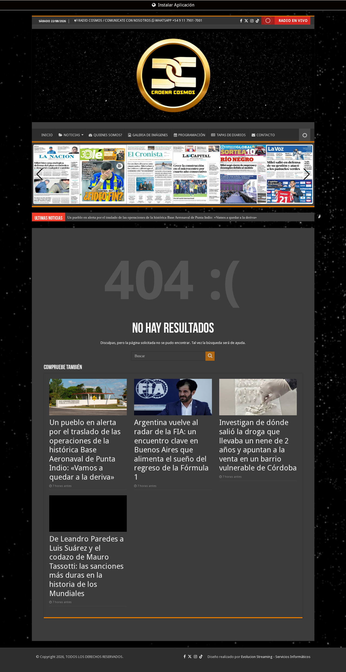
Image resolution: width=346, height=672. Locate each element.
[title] (304, 135)
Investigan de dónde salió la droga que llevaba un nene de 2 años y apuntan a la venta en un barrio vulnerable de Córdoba (258, 445)
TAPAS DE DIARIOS (231, 135)
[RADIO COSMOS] (173, 73)
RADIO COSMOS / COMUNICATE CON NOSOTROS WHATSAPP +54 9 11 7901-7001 (140, 20)
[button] (306, 174)
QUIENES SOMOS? (108, 135)
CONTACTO (266, 135)
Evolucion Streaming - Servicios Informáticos (275, 657)
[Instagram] (252, 21)
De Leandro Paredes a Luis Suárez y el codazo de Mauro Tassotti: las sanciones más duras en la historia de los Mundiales (86, 566)
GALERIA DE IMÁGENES (150, 135)
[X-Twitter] (246, 21)
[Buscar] (210, 356)
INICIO (47, 135)
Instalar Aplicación (175, 5)
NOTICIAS (72, 135)
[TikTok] (257, 21)
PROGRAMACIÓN (191, 135)
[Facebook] (241, 21)
